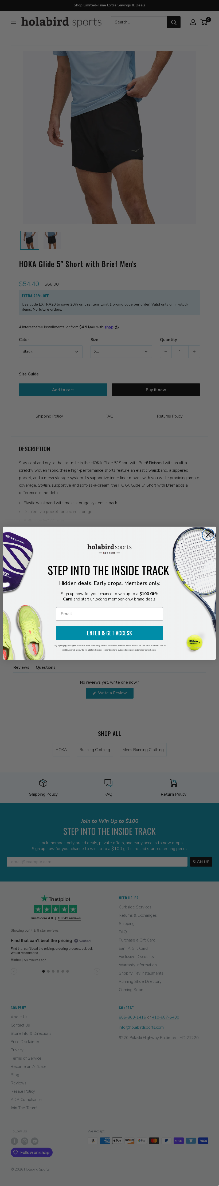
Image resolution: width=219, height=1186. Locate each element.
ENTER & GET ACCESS (109, 633)
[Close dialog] (208, 535)
